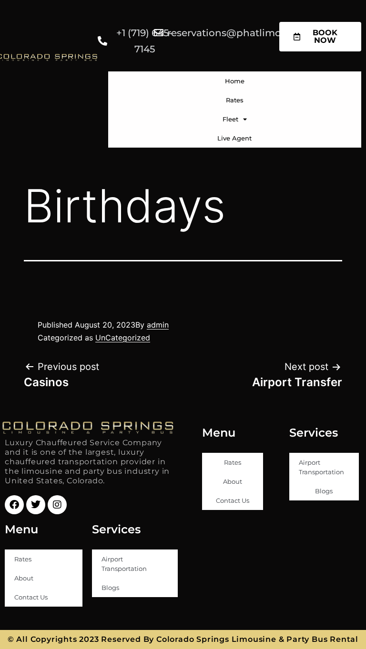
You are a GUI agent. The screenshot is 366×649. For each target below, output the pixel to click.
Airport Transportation (321, 467)
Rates (235, 100)
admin (158, 324)
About (232, 481)
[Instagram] (57, 504)
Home (234, 81)
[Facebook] (14, 504)
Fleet (230, 119)
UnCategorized (122, 337)
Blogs (324, 491)
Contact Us (232, 500)
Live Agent (234, 138)
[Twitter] (35, 504)
